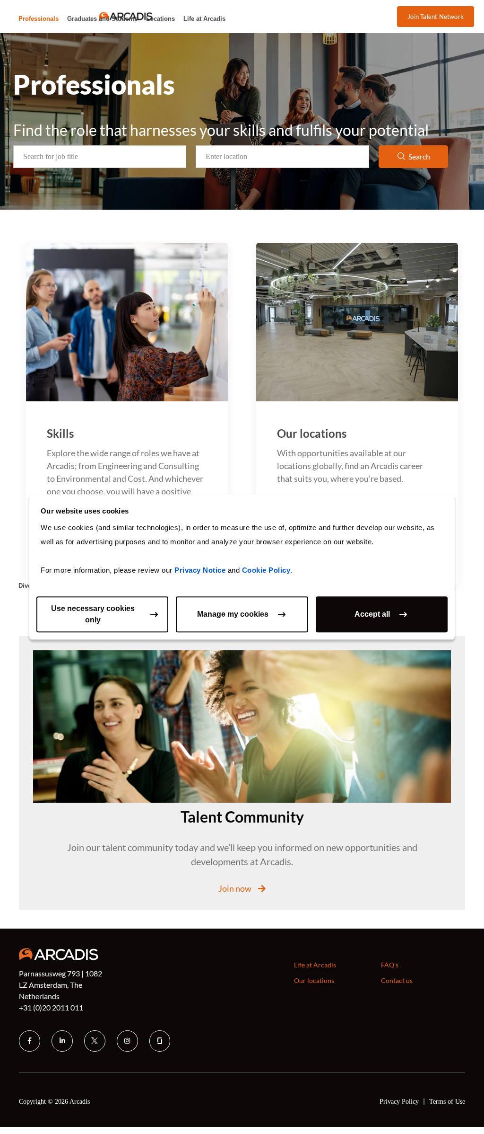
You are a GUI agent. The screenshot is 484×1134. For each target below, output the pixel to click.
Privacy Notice (199, 570)
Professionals (38, 18)
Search (419, 156)
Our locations (311, 433)
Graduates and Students (102, 18)
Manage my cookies (232, 614)
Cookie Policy (266, 570)
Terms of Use (447, 1101)
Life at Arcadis (204, 18)
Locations (160, 18)
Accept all (372, 614)
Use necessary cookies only (93, 614)
